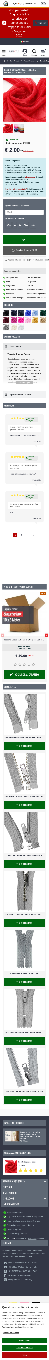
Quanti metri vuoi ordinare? (17, 206)
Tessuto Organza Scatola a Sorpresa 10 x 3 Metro (24, 640)
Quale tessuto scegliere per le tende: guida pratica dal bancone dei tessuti (30, 1135)
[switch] (43, 3)
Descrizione (15, 346)
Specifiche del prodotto (21, 394)
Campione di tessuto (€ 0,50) (26, 250)
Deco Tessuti (14, 61)
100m (33, 225)
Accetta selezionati (24, 1348)
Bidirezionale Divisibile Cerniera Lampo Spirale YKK (24, 737)
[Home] (4, 61)
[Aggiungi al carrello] (24, 239)
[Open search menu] (34, 51)
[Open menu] (3, 51)
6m (20, 225)
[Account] (25, 51)
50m (26, 225)
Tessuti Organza (29, 61)
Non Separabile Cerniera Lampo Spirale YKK (24, 1032)
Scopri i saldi (42, 23)
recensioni (32, 1238)
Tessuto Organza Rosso (27, 1162)
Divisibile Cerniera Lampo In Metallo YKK (24, 796)
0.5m (9, 225)
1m (14, 225)
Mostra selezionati (11, 1333)
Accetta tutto (24, 1340)
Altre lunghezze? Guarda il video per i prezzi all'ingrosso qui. (22, 183)
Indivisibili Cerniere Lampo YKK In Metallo (24, 914)
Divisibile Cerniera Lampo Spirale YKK (24, 855)
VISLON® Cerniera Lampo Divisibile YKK (24, 1091)
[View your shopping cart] (43, 51)
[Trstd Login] (45, 3)
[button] (13, 260)
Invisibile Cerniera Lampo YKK (24, 973)
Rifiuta (24, 1355)
